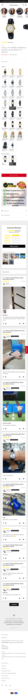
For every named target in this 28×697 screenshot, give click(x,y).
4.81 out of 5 (18, 230)
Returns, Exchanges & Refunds (8, 673)
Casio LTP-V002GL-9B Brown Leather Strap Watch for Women (13, 278)
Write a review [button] (14, 246)
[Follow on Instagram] (6, 685)
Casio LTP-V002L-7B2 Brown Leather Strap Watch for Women (13, 564)
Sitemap (3, 680)
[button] (4, 42)
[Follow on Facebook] (2, 685)
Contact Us (4, 668)
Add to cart (14, 175)
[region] (14, 619)
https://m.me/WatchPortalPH (16, 642)
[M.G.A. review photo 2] (4, 311)
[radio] (5, 73)
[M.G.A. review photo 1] (14, 298)
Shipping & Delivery (6, 670)
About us (3, 666)
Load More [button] (14, 604)
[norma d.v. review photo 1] (14, 504)
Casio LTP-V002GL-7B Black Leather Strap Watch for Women (13, 545)
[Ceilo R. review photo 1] (14, 458)
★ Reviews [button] (26, 349)
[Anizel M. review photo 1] (14, 354)
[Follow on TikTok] (10, 685)
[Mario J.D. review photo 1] (14, 406)
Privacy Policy (4, 675)
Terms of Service (5, 678)
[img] (6, 281)
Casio (3, 45)
